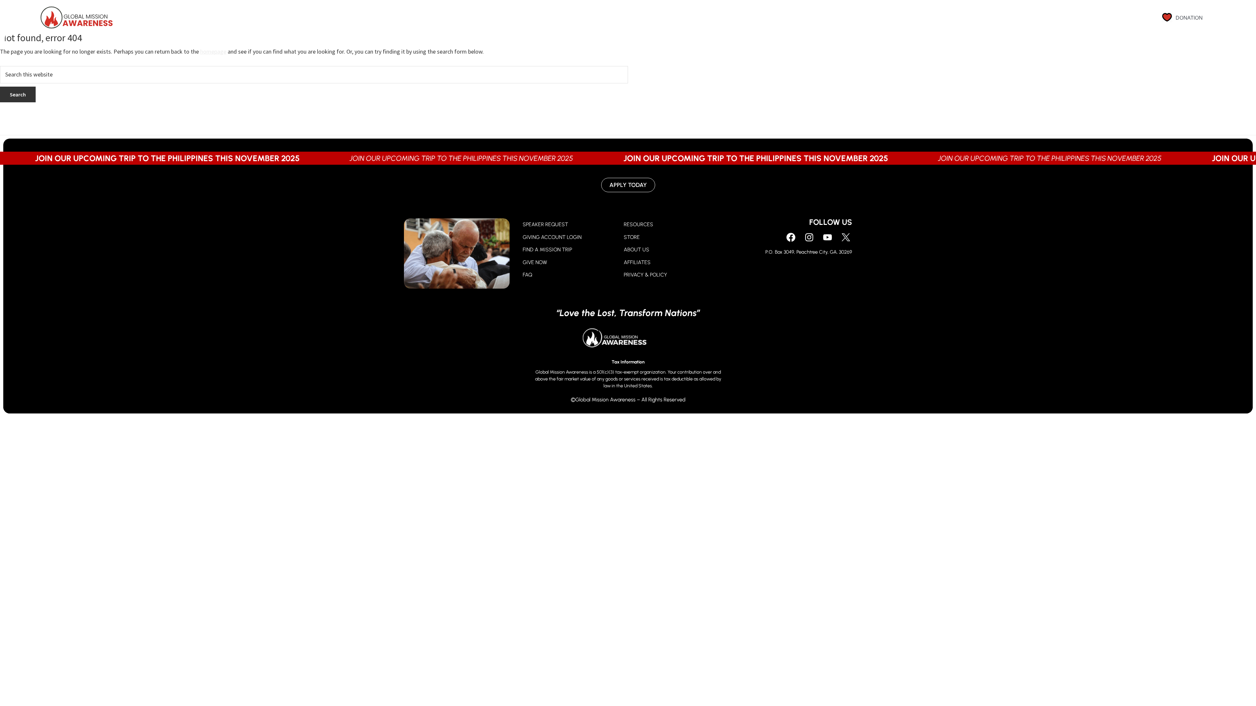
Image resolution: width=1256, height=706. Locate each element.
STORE (632, 237)
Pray (908, 20)
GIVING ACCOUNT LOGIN (552, 237)
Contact (1072, 20)
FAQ (527, 275)
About (990, 20)
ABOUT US (636, 249)
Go (962, 20)
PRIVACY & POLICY (645, 275)
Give (936, 20)
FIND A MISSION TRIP (547, 249)
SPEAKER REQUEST (545, 224)
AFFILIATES (637, 262)
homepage (213, 51)
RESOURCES (638, 224)
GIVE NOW (535, 262)
